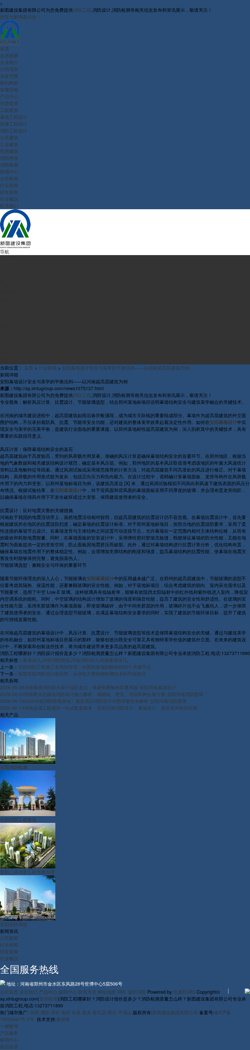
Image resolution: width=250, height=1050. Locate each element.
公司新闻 (9, 937)
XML (122, 992)
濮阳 (44, 1012)
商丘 (112, 1012)
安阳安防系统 (13, 924)
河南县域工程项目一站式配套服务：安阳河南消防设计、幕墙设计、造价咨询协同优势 (98, 707)
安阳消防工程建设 (18, 819)
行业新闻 (47, 367)
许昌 (76, 1012)
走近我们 (29, 992)
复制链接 (48, 998)
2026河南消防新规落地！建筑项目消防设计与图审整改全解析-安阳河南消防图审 (93, 701)
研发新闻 (9, 951)
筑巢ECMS (184, 992)
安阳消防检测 (13, 767)
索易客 (63, 1019)
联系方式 (87, 992)
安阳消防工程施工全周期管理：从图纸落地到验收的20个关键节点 (84, 666)
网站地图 (107, 992)
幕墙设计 (32, 660)
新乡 (86, 1012)
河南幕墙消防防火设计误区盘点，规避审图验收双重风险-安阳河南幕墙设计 (88, 687)
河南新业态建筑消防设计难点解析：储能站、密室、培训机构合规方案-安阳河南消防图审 (101, 694)
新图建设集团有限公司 (175, 1012)
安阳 (34, 1012)
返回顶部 (137, 992)
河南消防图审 (56, 660)
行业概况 (9, 958)
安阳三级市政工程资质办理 (27, 871)
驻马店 (99, 1012)
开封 (55, 1012)
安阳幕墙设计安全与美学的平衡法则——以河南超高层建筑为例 (125, 367)
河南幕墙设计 (113, 660)
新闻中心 (68, 992)
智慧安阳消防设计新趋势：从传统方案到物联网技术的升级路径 (82, 673)
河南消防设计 (84, 660)
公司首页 (9, 992)
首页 (28, 367)
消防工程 (82, 10)
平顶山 (125, 1012)
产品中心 (48, 992)
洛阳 (65, 1012)
